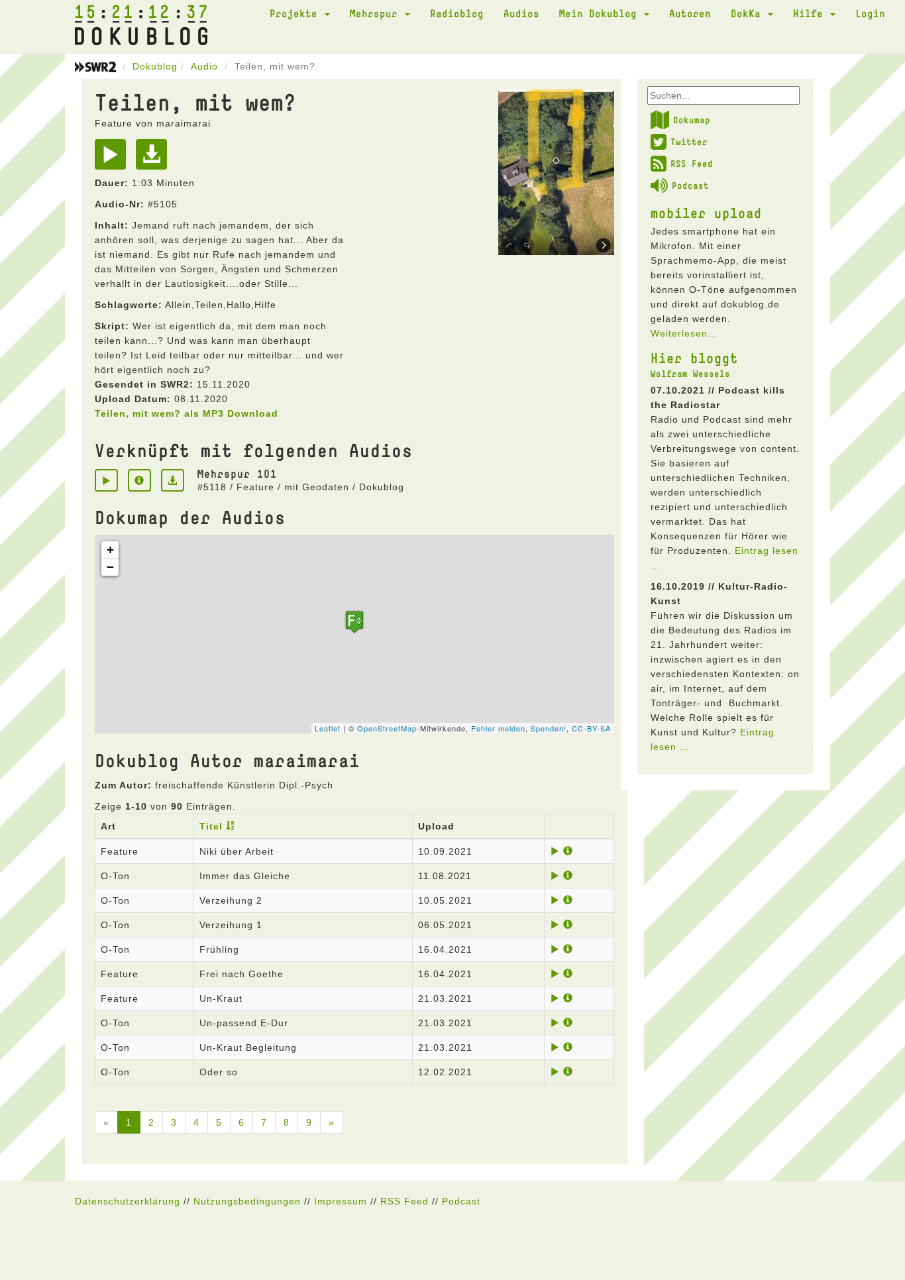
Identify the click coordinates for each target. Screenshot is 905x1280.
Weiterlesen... (684, 333)
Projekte (296, 13)
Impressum (340, 1201)
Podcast (690, 185)
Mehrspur (376, 13)
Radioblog (457, 13)
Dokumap (691, 120)
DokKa (749, 13)
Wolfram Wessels (690, 373)
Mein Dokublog (601, 13)
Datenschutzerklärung (127, 1201)
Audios (521, 13)
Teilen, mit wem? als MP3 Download (186, 413)
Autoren (690, 13)
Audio (204, 66)
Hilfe (811, 13)
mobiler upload (706, 213)
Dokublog (155, 66)
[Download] (155, 159)
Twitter (689, 141)
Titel (211, 826)
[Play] (114, 159)
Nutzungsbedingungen (247, 1201)
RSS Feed (691, 163)
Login (870, 13)
